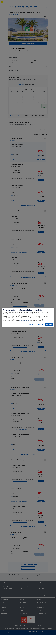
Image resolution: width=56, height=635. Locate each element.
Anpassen (40, 324)
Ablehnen (31, 324)
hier (42, 320)
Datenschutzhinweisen (24, 320)
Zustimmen (49, 324)
